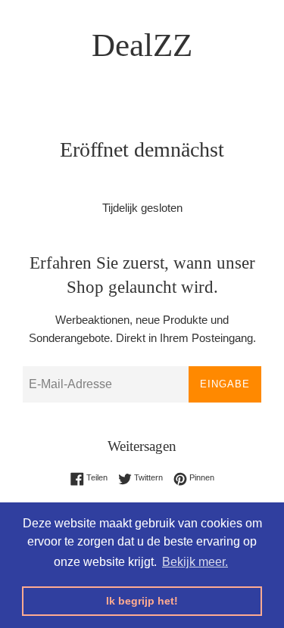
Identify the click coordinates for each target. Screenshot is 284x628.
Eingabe (225, 384)
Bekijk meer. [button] (195, 561)
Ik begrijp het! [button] (142, 601)
